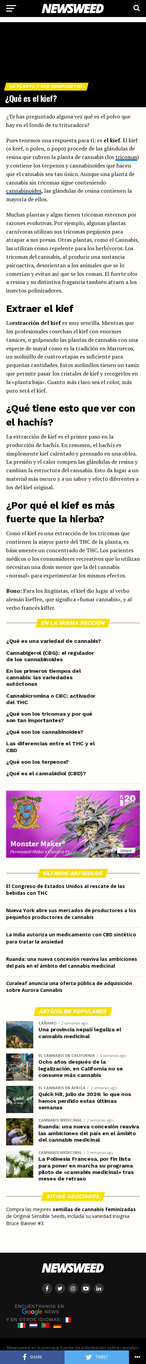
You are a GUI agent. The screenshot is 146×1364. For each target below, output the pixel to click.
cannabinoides (23, 190)
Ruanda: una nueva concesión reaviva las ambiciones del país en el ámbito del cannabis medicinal (71, 962)
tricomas (126, 157)
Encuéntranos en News (39, 1309)
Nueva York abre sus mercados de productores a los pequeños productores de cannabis (71, 913)
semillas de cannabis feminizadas (94, 1209)
